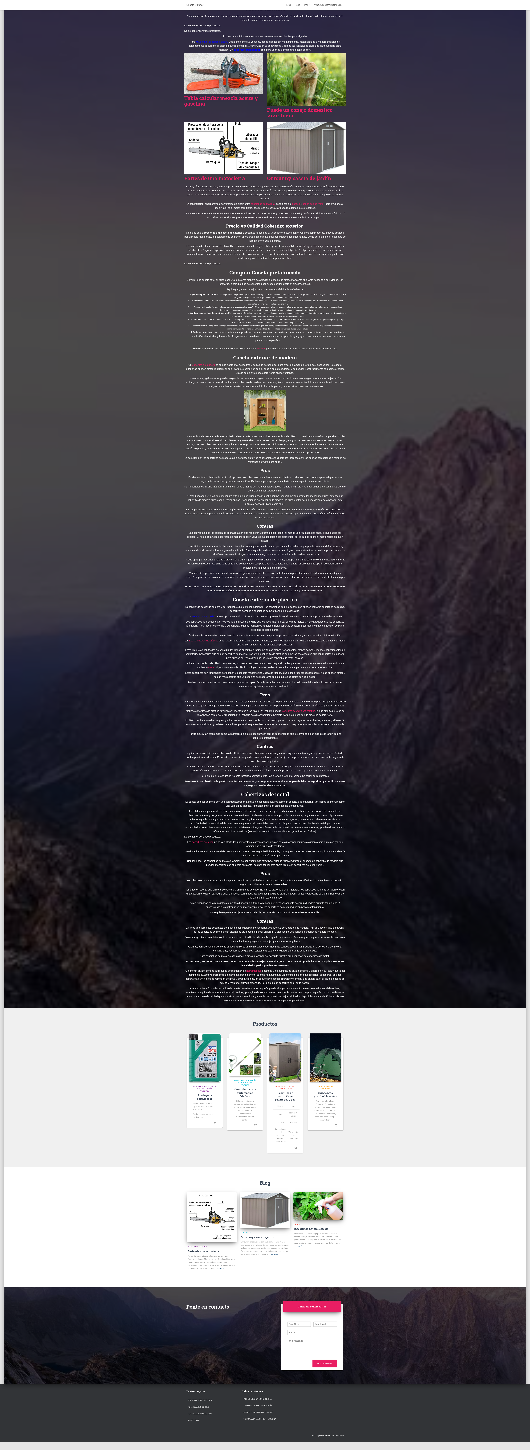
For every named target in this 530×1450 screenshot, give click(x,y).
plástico (296, 204)
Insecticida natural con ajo (311, 1228)
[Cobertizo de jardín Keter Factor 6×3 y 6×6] (285, 1057)
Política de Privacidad (200, 1414)
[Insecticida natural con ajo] (318, 1206)
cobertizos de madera (263, 204)
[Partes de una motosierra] (212, 1217)
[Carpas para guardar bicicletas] (325, 1057)
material (261, 348)
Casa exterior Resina (285, 1086)
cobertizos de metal (314, 204)
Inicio (288, 5)
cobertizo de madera (203, 365)
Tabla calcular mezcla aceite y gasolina (221, 101)
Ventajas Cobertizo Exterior (328, 5)
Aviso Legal (194, 1420)
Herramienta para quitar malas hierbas (245, 1093)
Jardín (307, 5)
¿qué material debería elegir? (211, 41)
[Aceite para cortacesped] (205, 1057)
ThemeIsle (339, 1435)
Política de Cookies (198, 1407)
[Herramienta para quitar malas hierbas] (245, 1054)
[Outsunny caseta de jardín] (265, 1210)
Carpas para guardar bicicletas (325, 1094)
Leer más (220, 1268)
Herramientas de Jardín (204, 1086)
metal (211, 667)
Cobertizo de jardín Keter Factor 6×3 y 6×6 (285, 1096)
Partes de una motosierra (214, 178)
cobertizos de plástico (204, 616)
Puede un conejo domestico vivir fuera (299, 112)
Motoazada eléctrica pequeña (259, 1419)
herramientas (253, 970)
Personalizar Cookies (200, 1400)
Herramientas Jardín (197, 1247)
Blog (298, 5)
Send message (324, 1363)
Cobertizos (246, 1233)
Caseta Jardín (285, 1089)
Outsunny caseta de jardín (299, 178)
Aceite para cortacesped (204, 1096)
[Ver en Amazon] (215, 1123)
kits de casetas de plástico (203, 640)
